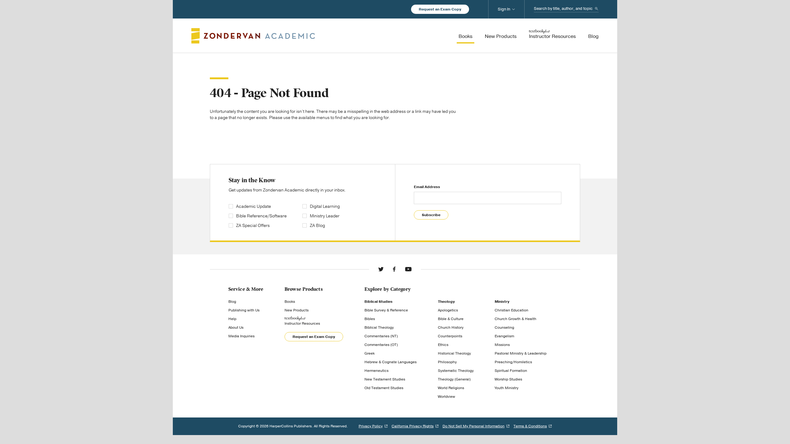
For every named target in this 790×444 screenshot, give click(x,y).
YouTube (408, 269)
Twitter (381, 269)
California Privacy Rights (413, 426)
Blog (232, 301)
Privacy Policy (371, 426)
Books (290, 301)
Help (232, 318)
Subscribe (431, 214)
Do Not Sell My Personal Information (474, 426)
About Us (235, 327)
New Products (297, 310)
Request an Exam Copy (440, 9)
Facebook (394, 269)
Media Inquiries (241, 336)
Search (596, 9)
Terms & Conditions (530, 426)
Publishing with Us (244, 310)
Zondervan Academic (253, 35)
